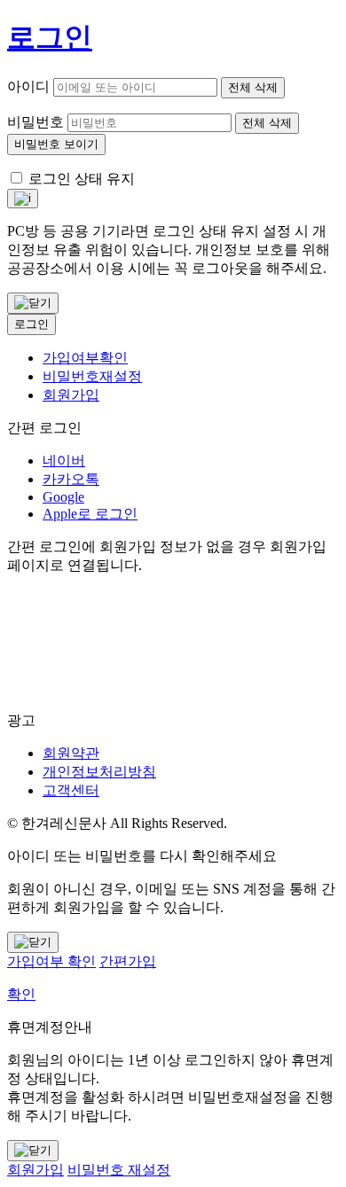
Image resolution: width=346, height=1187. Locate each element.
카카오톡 (71, 479)
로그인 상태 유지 (81, 178)
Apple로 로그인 (90, 513)
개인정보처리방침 (99, 771)
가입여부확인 (85, 357)
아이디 (28, 86)
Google (63, 496)
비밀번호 (35, 121)
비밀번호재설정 (92, 376)
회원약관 (71, 753)
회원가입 (71, 394)
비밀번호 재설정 (118, 1169)
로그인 (31, 324)
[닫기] (33, 303)
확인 (21, 994)
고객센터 (71, 790)
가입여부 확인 (51, 961)
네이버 (64, 460)
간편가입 (127, 961)
